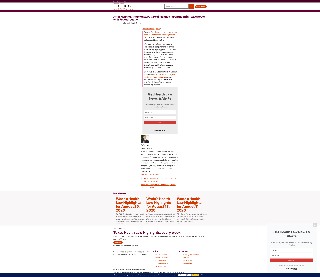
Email (157, 175)
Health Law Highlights (121, 195)
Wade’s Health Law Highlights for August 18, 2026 (158, 204)
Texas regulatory (161, 266)
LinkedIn (151, 175)
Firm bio (144, 175)
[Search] (191, 6)
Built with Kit (160, 130)
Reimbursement (161, 260)
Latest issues (118, 11)
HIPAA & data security (164, 258)
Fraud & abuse (161, 255)
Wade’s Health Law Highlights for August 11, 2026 (189, 204)
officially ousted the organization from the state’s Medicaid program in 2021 (160, 35)
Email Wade (187, 260)
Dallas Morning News (151, 29)
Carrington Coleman (191, 255)
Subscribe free (118, 242)
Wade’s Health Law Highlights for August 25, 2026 (128, 204)
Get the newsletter (200, 6)
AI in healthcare (161, 263)
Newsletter (187, 263)
